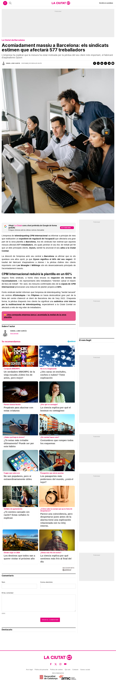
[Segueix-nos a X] (55, 664)
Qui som (67, 669)
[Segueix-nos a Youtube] (65, 664)
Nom (3, 582)
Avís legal (29, 669)
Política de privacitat (41, 669)
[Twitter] (98, 63)
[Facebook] (94, 63)
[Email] (112, 63)
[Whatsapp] (105, 63)
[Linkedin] (101, 63)
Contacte (75, 669)
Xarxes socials (85, 669)
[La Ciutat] (61, 3)
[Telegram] (109, 63)
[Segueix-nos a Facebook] (51, 664)
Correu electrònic (46, 582)
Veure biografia (14, 333)
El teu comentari (7, 593)
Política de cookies (56, 669)
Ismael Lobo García (13, 63)
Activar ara (66, 228)
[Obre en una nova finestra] (48, 677)
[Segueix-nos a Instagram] (60, 664)
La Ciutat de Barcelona (13, 40)
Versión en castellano (106, 3)
